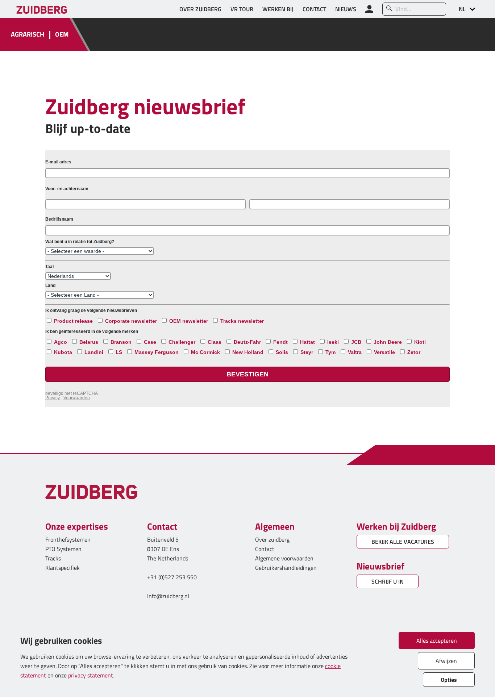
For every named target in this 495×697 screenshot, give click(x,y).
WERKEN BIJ (278, 9)
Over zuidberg (272, 539)
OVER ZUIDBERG (200, 9)
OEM (61, 34)
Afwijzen (446, 660)
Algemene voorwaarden (284, 558)
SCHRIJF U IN (387, 581)
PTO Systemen (63, 548)
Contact (264, 548)
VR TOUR (241, 9)
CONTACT (314, 9)
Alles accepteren (436, 640)
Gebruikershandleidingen (286, 567)
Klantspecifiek (62, 567)
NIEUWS (345, 9)
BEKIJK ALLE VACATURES (402, 541)
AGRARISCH (27, 34)
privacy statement (90, 675)
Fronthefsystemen (68, 539)
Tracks (53, 558)
